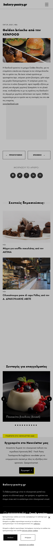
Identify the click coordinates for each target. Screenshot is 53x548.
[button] (15, 425)
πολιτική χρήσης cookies (30, 530)
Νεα (4, 245)
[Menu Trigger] (46, 4)
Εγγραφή (25, 470)
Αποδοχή (10, 537)
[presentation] (3, 398)
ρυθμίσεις (37, 524)
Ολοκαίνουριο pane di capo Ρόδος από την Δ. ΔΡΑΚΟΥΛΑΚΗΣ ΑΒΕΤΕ (26, 297)
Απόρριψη (28, 537)
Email (40, 175)
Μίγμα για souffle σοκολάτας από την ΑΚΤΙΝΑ (23, 250)
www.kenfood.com (10, 104)
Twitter (20, 175)
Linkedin (33, 175)
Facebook (13, 175)
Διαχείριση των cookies (26, 545)
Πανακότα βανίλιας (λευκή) (23, 417)
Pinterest (26, 175)
